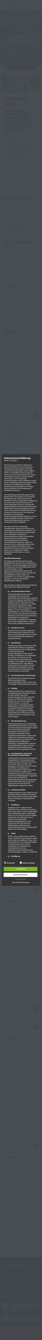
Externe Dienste (29, 863)
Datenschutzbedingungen (21, 882)
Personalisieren (20, 879)
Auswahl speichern (20, 875)
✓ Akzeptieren (20, 869)
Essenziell (11, 863)
